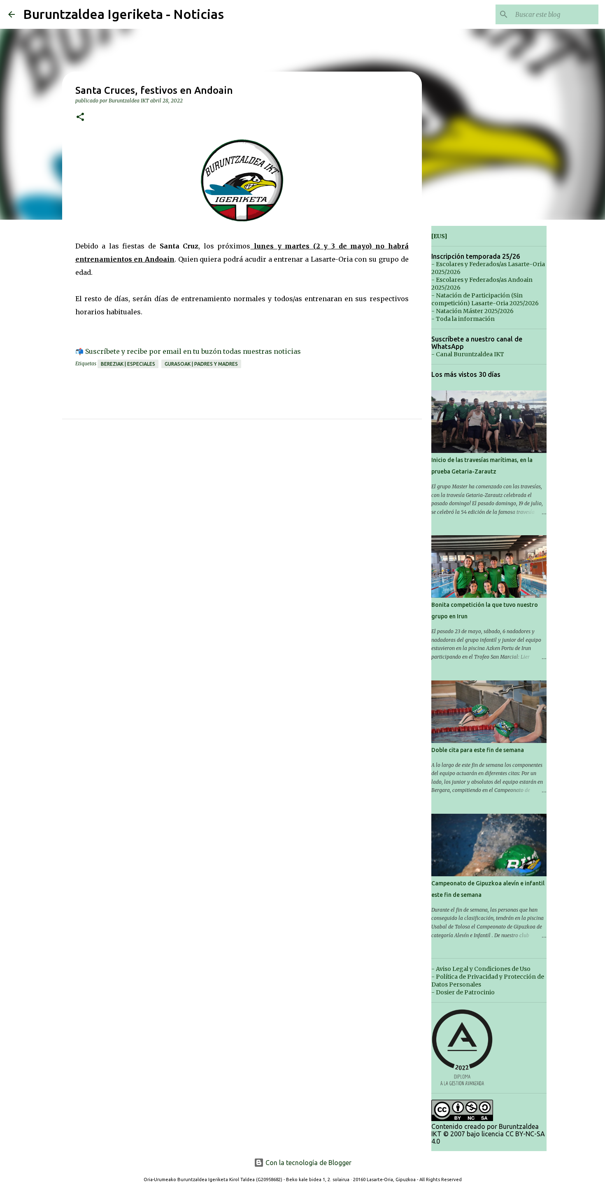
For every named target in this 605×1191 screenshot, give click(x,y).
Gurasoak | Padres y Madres (201, 364)
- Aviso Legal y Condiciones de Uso (481, 969)
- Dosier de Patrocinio (463, 992)
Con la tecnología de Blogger (307, 1162)
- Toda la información (463, 319)
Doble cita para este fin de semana (477, 750)
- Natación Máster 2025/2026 (472, 311)
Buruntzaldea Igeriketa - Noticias (123, 14)
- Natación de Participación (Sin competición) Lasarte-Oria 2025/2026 (485, 299)
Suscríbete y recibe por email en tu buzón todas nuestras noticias (193, 351)
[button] (80, 117)
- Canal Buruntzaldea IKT (467, 354)
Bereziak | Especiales (128, 364)
